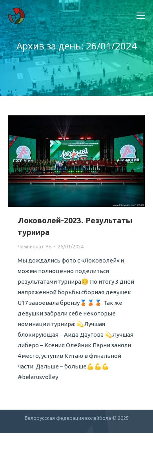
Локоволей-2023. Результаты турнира (75, 226)
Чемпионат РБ (35, 246)
